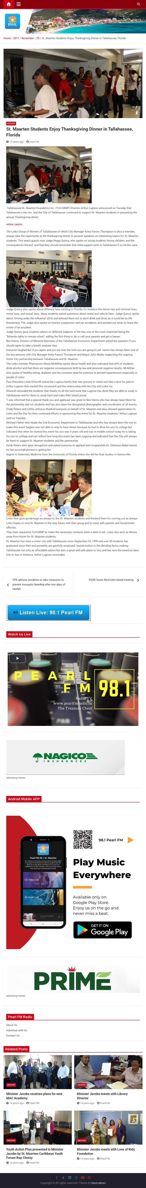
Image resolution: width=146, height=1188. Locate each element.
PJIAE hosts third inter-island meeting (111, 579)
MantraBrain (98, 1183)
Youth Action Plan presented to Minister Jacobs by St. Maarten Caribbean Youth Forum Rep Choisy (34, 1153)
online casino (14, 224)
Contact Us (13, 1035)
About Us (11, 1025)
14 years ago (16, 1103)
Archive (11, 123)
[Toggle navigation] (18, 4)
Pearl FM (34, 141)
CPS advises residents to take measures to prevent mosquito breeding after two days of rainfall (38, 584)
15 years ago (16, 141)
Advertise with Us (16, 1030)
